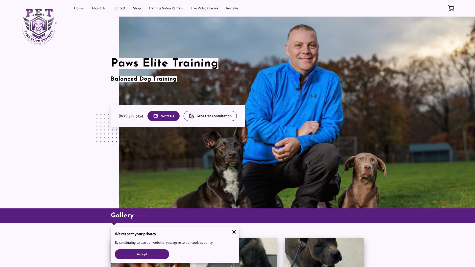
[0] (451, 8)
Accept (142, 254)
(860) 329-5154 (131, 116)
